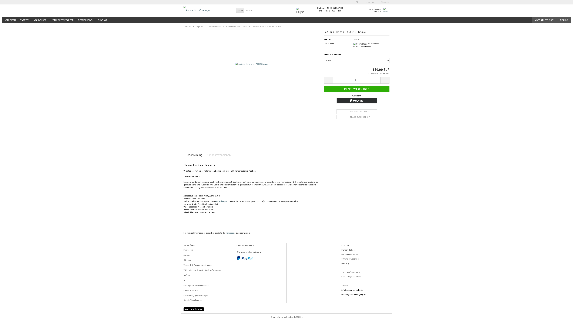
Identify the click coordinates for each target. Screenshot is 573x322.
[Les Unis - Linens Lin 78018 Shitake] (251, 86)
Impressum (188, 250)
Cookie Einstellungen (193, 300)
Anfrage (187, 255)
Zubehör (102, 20)
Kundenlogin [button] (369, 2)
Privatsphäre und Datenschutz (196, 285)
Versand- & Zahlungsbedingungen (198, 265)
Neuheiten (10, 20)
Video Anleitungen (544, 20)
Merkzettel (384, 2)
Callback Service (191, 290)
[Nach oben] (564, 317)
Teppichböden (85, 20)
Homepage (230, 233)
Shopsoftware (277, 317)
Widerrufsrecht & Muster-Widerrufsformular (202, 270)
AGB (185, 280)
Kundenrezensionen (219, 155)
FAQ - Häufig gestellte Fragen (196, 295)
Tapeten (24, 20)
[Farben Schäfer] (208, 10)
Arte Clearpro (221, 201)
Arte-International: (333, 55)
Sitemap (187, 260)
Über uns (564, 20)
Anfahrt (187, 275)
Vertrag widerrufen (193, 309)
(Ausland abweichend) (362, 47)
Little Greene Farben (62, 20)
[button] (356, 2)
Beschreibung (194, 155)
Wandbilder (40, 20)
